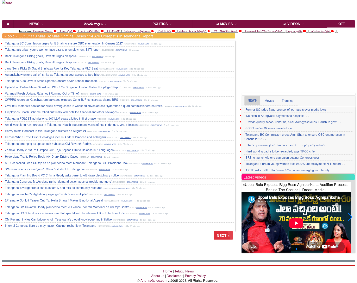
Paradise (314, 31)
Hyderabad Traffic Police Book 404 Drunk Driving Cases (41, 156)
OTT (341, 23)
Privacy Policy (195, 275)
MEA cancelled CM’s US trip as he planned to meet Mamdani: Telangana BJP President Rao (66, 163)
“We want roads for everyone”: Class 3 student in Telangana (44, 169)
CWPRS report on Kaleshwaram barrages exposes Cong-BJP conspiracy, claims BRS (61, 99)
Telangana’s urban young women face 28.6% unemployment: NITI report (52, 49)
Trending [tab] (287, 100)
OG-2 (110, 31)
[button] (350, 217)
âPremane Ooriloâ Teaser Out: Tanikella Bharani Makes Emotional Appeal (54, 200)
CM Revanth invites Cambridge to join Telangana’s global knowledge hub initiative (58, 219)
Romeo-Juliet (253, 31)
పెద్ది (169, 31)
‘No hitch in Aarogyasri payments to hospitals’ (275, 115)
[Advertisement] (167, 9)
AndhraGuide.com (153, 280)
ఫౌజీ (69, 31)
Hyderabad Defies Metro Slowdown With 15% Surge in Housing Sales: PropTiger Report (63, 87)
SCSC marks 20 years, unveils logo (268, 128)
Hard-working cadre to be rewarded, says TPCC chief (280, 151)
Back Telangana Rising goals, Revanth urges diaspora (40, 56)
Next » (223, 235)
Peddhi (162, 31)
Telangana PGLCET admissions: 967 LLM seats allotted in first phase (50, 118)
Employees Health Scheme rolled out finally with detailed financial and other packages (61, 112)
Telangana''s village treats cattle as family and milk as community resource (53, 187)
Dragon (290, 31)
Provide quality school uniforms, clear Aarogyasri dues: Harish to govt (291, 122)
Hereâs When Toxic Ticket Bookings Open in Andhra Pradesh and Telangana (56, 137)
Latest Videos (255, 177)
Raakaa (127, 31)
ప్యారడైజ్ (325, 31)
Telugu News (184, 271)
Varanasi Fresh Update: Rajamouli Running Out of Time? (42, 93)
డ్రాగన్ (299, 31)
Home (167, 271)
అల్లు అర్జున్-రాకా (141, 31)
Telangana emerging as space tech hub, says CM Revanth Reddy (48, 143)
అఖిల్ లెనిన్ (93, 31)
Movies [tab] (269, 100)
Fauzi (63, 31)
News (34, 23)
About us (157, 275)
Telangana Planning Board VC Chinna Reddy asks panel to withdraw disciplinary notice (62, 175)
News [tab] (252, 100)
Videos (293, 23)
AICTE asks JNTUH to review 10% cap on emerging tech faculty (287, 170)
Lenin (83, 31)
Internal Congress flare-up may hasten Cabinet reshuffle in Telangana (50, 225)
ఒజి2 (117, 31)
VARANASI (221, 31)
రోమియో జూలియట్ (272, 31)
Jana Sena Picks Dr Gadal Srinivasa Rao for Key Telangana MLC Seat (51, 68)
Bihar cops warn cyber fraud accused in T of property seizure (285, 145)
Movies (226, 23)
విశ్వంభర (201, 31)
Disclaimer (174, 275)
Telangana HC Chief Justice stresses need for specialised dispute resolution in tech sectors (64, 213)
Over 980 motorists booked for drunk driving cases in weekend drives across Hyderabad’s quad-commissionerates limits (83, 105)
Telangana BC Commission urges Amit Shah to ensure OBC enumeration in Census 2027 (64, 43)
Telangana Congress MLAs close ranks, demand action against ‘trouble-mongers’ (58, 181)
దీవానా (48, 31)
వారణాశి (232, 31)
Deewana (38, 31)
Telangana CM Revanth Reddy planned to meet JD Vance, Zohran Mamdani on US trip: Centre (67, 207)
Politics (160, 23)
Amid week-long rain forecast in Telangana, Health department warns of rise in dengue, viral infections (71, 124)
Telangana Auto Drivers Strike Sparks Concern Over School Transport (51, 80)
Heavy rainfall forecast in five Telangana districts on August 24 (45, 130)
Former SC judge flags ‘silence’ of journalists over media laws (285, 109)
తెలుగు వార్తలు (93, 23)
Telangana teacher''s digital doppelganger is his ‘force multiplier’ (46, 194)
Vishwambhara (187, 31)
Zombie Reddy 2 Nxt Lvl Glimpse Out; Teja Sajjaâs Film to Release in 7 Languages (59, 149)
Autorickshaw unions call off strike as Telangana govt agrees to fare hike (52, 74)
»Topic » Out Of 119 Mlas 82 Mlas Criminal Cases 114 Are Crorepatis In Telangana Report (78, 35)
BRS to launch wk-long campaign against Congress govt (282, 157)
